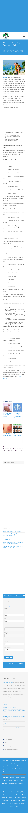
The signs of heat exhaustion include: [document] (11, 163)
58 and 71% (11, 93)
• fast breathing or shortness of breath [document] (13, 273)
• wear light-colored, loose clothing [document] (13, 346)
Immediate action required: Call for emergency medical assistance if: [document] (13, 247)
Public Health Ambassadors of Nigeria (11, 794)
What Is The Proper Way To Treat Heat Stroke (13, 446)
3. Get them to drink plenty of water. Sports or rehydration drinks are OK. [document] (13, 226)
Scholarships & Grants (15, 800)
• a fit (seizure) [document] (8, 279)
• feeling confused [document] (9, 276)
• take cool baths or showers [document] (11, 343)
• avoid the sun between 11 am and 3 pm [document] (13, 354)
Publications (17, 797)
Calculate (8, 657)
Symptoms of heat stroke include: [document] (10, 107)
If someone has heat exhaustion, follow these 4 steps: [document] (13, 213)
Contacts (12, 777)
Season (6, 641)
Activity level (7, 647)
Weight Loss (21, 803)
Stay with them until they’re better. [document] (10, 238)
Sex (5, 618)
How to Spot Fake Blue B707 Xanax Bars (12, 531)
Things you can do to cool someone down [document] (12, 209)
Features (16, 780)
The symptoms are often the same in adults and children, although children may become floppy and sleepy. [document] (13, 198)
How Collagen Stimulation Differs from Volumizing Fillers (12, 538)
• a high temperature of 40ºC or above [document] (14, 269)
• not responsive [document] (9, 286)
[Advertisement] (14, 15)
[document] (14, 67)
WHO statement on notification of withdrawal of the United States (14, 717)
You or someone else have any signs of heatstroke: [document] (11, 253)
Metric (6, 603)
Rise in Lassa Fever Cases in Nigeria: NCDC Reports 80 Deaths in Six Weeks (13, 546)
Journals (18, 786)
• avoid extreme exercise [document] (10, 362)
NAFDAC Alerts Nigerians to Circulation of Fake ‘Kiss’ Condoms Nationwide (13, 542)
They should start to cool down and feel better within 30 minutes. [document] (13, 242)
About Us (5, 777)
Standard (6, 608)
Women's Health (14, 806)
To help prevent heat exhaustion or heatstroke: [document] (13, 335)
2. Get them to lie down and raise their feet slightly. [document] (13, 221)
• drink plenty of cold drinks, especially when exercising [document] (12, 339)
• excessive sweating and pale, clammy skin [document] (14, 177)
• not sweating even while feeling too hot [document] (13, 265)
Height (6, 626)
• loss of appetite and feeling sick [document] (12, 173)
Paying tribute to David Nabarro (10, 723)
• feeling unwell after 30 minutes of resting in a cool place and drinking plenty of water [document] (13, 259)
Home (4, 50)
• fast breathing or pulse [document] (10, 186)
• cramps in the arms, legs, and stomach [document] (12, 182)
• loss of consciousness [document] (10, 282)
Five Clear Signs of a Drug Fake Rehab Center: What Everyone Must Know (13, 534)
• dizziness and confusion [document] (11, 169)
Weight (6, 633)
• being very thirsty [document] (9, 193)
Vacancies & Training (12, 803)
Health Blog (9, 50)
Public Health (11, 450)
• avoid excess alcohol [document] (10, 358)
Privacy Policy (20, 792)
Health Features (6, 786)
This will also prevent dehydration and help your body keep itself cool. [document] (14, 366)
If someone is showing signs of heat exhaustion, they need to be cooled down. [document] (13, 204)
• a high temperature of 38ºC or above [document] (14, 190)
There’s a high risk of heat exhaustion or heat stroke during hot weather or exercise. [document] (13, 330)
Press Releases (12, 792)
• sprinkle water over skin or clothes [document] (13, 350)
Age (5, 612)
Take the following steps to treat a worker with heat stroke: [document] (13, 304)
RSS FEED (5, 704)
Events (17, 777)
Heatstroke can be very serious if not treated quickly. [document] (13, 290)
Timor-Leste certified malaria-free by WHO (13, 728)
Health (13, 50)
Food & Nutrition (13, 783)
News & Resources (14, 789)
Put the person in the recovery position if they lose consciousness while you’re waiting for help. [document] (14, 295)
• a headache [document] (8, 166)
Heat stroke (5, 77)
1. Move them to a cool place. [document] (11, 217)
